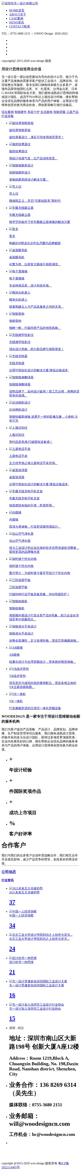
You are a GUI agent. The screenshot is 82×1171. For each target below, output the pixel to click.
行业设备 (8, 116)
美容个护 (33, 112)
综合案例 (8, 112)
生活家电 (46, 112)
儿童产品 (72, 112)
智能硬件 (20, 112)
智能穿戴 (59, 112)
